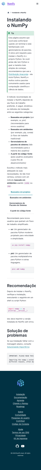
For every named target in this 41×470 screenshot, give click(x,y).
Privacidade (20, 435)
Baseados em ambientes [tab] (20, 198)
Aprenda (20, 400)
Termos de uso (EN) (20, 432)
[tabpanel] (20, 246)
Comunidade (20, 415)
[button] (37, 3)
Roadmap (20, 406)
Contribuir (20, 421)
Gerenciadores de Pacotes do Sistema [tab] (18, 204)
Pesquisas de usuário (21, 418)
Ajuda (20, 429)
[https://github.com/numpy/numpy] (18, 445)
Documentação (20, 397)
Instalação (20, 394)
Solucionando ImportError (18, 347)
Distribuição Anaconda (18, 74)
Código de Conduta (20, 424)
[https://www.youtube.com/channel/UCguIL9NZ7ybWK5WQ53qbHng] (23, 445)
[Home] (8, 12)
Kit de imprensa (20, 438)
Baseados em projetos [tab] (20, 192)
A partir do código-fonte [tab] (20, 211)
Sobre (20, 412)
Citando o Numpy (20, 403)
